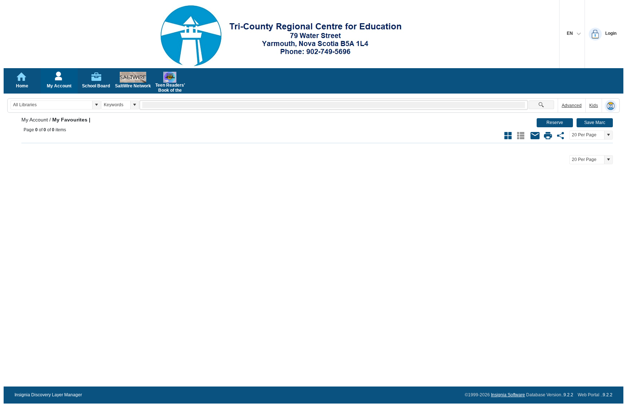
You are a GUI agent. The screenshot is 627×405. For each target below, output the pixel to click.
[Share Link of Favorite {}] (560, 135)
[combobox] (51, 105)
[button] (96, 105)
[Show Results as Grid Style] (508, 135)
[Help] (610, 106)
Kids (593, 105)
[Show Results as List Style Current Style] (520, 135)
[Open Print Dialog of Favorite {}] (547, 135)
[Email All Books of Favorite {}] (535, 135)
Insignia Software (508, 394)
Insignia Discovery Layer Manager (48, 394)
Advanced (572, 105)
